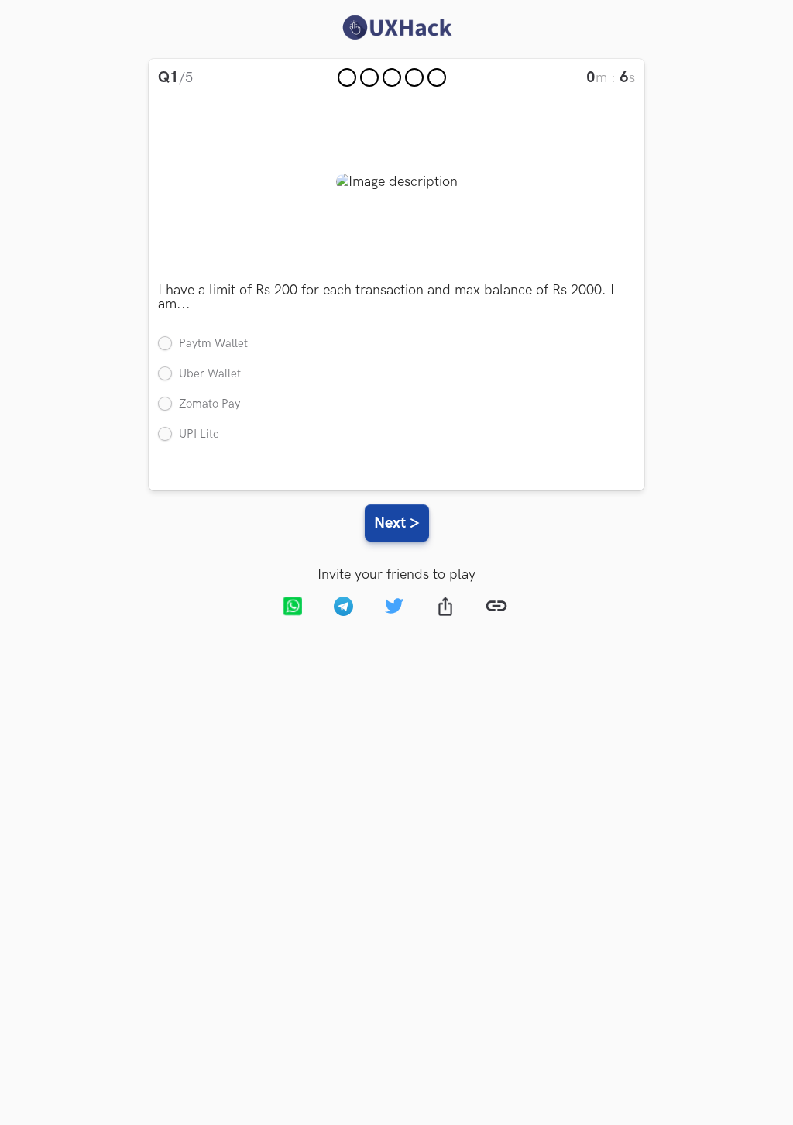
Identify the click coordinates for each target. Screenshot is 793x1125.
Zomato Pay (209, 404)
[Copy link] (498, 608)
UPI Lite (199, 434)
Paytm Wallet (213, 343)
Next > (397, 523)
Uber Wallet (210, 373)
